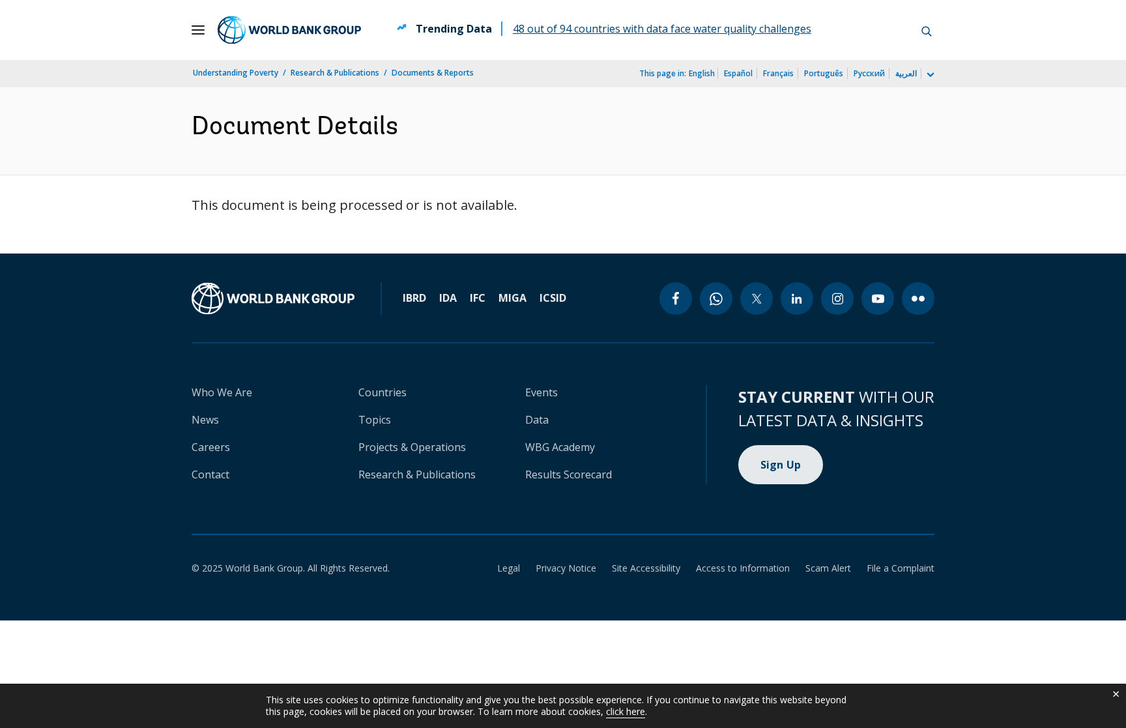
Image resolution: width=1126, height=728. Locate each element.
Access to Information (743, 568)
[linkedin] (797, 298)
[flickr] (918, 298)
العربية (906, 73)
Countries (382, 392)
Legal (508, 568)
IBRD (414, 298)
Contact (210, 474)
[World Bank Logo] (289, 30)
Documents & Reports (433, 72)
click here (625, 711)
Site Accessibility (646, 568)
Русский (869, 73)
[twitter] (756, 298)
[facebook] (675, 298)
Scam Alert (828, 568)
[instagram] (837, 298)
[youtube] (877, 298)
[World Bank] (273, 298)
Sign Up (780, 465)
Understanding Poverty (235, 72)
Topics (374, 420)
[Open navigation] (198, 30)
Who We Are (222, 392)
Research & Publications (335, 72)
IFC (477, 298)
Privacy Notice (566, 568)
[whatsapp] (716, 298)
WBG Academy (560, 447)
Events (541, 392)
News (205, 420)
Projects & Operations (412, 447)
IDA (448, 298)
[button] (926, 30)
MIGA (512, 298)
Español (738, 73)
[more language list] (929, 75)
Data (537, 420)
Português (823, 73)
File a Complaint (900, 568)
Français (778, 73)
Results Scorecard (568, 474)
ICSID (553, 298)
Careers (211, 447)
